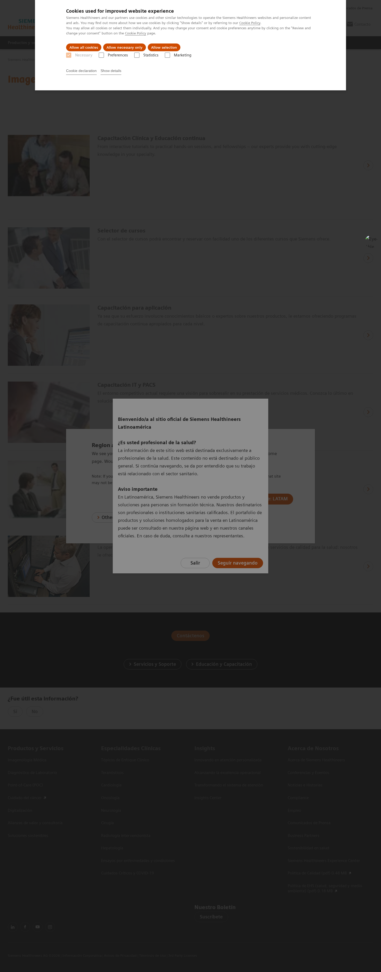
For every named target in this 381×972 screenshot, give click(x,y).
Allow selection (164, 47)
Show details (111, 71)
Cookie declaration (81, 71)
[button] (371, 241)
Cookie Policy (249, 23)
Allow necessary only (125, 47)
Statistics (150, 55)
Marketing (182, 55)
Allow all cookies (83, 47)
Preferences (118, 55)
